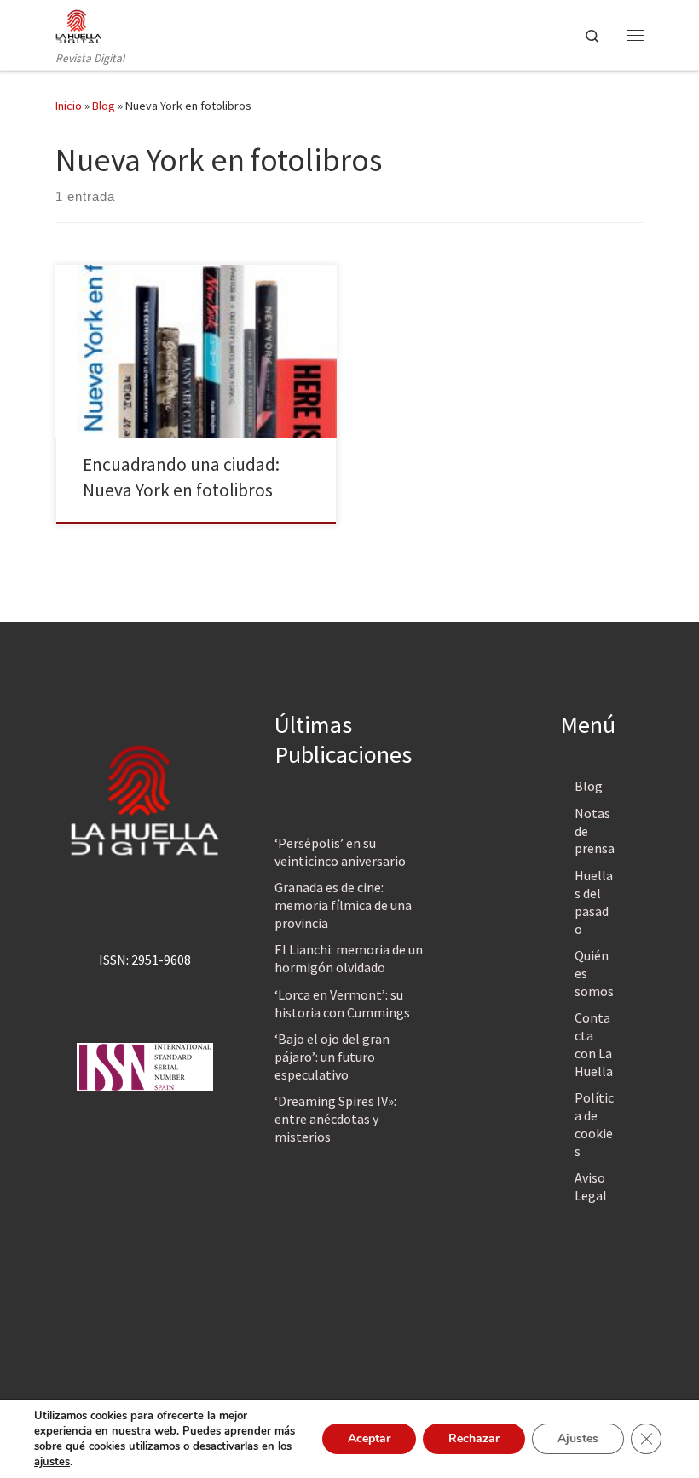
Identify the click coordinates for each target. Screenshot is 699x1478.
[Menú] (635, 35)
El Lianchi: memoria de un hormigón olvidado (348, 958)
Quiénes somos (594, 973)
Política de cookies (594, 1124)
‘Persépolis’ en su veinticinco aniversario (340, 851)
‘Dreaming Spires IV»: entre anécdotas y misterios (335, 1118)
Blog (103, 105)
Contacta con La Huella (594, 1044)
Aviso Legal (591, 1186)
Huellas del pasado (594, 902)
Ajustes (577, 1438)
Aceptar (369, 1438)
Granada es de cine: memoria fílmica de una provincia (343, 905)
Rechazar (474, 1438)
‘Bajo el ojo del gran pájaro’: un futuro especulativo (332, 1056)
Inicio (68, 105)
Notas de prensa (595, 831)
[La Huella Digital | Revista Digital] (78, 25)
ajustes (52, 1461)
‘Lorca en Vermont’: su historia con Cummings (342, 1003)
